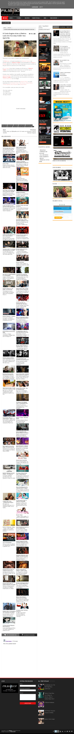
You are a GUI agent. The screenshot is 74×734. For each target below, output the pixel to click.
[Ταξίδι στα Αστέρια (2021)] (44, 82)
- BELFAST (41, 158)
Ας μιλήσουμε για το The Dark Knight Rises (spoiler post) (50, 686)
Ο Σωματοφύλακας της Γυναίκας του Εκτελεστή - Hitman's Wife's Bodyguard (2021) (44, 74)
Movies (11, 18)
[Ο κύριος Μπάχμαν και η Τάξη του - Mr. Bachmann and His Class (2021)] (44, 128)
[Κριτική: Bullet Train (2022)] (44, 35)
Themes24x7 (13, 731)
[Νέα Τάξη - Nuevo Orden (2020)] (44, 112)
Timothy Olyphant (28, 126)
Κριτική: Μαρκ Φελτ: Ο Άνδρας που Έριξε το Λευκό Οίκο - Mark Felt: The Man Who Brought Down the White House (65, 34)
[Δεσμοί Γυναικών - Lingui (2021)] (44, 97)
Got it (41, 7)
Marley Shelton (15, 126)
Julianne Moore (4, 126)
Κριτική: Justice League (50, 719)
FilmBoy (10, 730)
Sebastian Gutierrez (21, 126)
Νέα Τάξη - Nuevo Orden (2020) (43, 121)
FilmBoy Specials (36, 18)
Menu (45, 18)
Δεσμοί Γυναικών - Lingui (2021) (43, 106)
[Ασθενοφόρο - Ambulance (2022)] (44, 49)
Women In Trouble (16, 62)
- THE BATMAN (42, 150)
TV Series (19, 18)
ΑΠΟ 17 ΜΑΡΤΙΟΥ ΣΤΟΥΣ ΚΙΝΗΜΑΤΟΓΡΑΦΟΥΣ (44, 28)
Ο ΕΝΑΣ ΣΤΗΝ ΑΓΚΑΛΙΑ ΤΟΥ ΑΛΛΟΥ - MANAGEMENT (65, 74)
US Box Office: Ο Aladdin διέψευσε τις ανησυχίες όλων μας (65, 86)
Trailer (9, 27)
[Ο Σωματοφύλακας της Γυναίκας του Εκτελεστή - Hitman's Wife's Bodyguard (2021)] (44, 64)
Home (5, 18)
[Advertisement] (46, 10)
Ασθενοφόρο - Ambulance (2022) (43, 57)
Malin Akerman (10, 126)
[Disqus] (19, 657)
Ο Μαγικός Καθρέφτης (49, 702)
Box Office (27, 18)
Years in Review (53, 18)
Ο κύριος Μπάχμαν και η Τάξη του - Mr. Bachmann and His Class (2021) (44, 138)
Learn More (35, 7)
